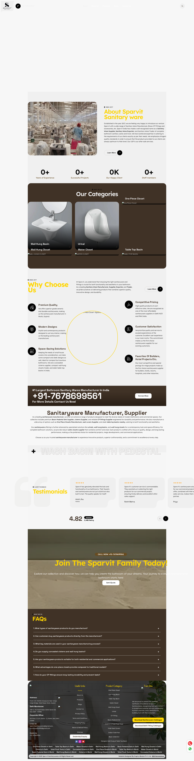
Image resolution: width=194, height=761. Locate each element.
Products (106, 6)
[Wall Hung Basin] (69, 247)
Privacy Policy (80, 714)
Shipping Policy (80, 723)
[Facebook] (76, 741)
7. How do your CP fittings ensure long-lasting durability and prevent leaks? (66, 675)
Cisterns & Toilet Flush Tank (114, 724)
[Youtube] (83, 741)
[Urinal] (116, 247)
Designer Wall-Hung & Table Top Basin (114, 741)
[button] (165, 518)
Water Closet (85, 249)
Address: (33, 697)
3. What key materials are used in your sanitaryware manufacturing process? (66, 644)
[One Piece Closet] (163, 201)
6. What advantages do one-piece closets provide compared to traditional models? (69, 667)
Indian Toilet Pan (114, 732)
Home (85, 6)
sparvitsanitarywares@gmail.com (41, 726)
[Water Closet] (116, 252)
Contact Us (126, 6)
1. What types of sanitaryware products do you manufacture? (60, 628)
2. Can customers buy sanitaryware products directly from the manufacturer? (67, 636)
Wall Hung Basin (40, 243)
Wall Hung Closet (40, 249)
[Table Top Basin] (163, 252)
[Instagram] (80, 741)
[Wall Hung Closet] (69, 252)
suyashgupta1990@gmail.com (40, 728)
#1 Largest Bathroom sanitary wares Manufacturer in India (70, 390)
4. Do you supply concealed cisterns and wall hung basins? (59, 651)
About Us (95, 6)
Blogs (116, 6)
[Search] (182, 6)
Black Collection (114, 737)
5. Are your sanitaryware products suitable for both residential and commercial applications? (74, 659)
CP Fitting (114, 716)
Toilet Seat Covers (114, 728)
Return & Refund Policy (80, 727)
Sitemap (80, 732)
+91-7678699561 (35, 735)
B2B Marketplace (158, 756)
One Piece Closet (134, 198)
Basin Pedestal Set (114, 720)
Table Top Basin (134, 249)
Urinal (81, 243)
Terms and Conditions (80, 718)
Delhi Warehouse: (37, 706)
